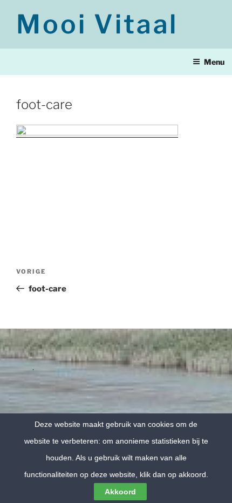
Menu (214, 61)
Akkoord (120, 491)
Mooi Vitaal (97, 24)
